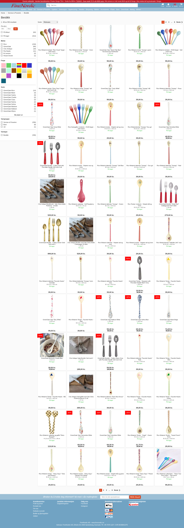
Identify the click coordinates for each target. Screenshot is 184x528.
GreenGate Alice (19, 90)
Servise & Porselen (43, 9)
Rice (19, 44)
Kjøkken (54, 9)
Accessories (105, 9)
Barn (118, 9)
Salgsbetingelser (63, 503)
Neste (178, 22)
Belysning (89, 9)
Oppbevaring (72, 9)
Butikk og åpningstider (40, 513)
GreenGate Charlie (19, 97)
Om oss (35, 508)
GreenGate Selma (19, 104)
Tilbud (30, 9)
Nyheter (23, 9)
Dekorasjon (63, 9)
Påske (112, 9)
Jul (35, 9)
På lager (19, 36)
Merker (138, 9)
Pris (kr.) (4, 26)
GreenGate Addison (19, 109)
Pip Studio (19, 51)
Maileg (132, 9)
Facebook (84, 503)
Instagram (84, 506)
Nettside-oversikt (38, 511)
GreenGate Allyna (19, 111)
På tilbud (19, 32)
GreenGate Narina (19, 102)
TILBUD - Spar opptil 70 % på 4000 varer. (90, 1)
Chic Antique (19, 49)
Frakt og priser (38, 503)
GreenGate (125, 9)
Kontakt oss (37, 506)
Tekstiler (81, 9)
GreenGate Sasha (19, 95)
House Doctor (19, 55)
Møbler (96, 9)
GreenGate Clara (19, 99)
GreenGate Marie (19, 93)
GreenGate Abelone (19, 106)
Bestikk (19, 135)
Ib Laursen (19, 53)
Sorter (40, 22)
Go (16, 29)
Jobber (35, 516)
